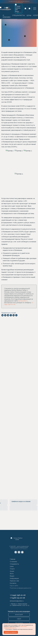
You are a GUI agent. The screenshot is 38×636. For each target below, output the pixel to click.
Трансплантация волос (17, 341)
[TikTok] (22, 552)
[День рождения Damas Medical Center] (7, 8)
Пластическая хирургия (17, 336)
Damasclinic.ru (23, 301)
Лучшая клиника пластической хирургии (19, 2)
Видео (12, 576)
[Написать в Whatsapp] (25, 8)
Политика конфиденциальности (20, 588)
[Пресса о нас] (25, 466)
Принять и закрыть (11, 632)
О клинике (6, 16)
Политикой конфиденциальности (15, 627)
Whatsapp (19, 614)
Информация (14, 578)
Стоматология (14, 343)
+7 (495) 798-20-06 (18, 595)
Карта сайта (14, 586)
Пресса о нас (14, 581)
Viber (19, 619)
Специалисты (18, 15)
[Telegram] (8, 315)
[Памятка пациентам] (17, 478)
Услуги (12, 569)
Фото (12, 573)
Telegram (19, 623)
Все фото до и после (15, 383)
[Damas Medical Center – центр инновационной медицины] (17, 541)
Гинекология (13, 345)
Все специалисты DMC (16, 451)
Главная (12, 559)
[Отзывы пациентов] (35, 489)
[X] (11, 315)
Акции (12, 571)
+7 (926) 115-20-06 (17, 598)
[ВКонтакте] (2, 315)
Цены (29, 15)
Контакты (13, 583)
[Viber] (13, 315)
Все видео (4, 410)
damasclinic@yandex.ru (17, 601)
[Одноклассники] (5, 315)
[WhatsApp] (16, 315)
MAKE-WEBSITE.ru (23, 548)
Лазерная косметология (17, 338)
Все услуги (12, 349)
